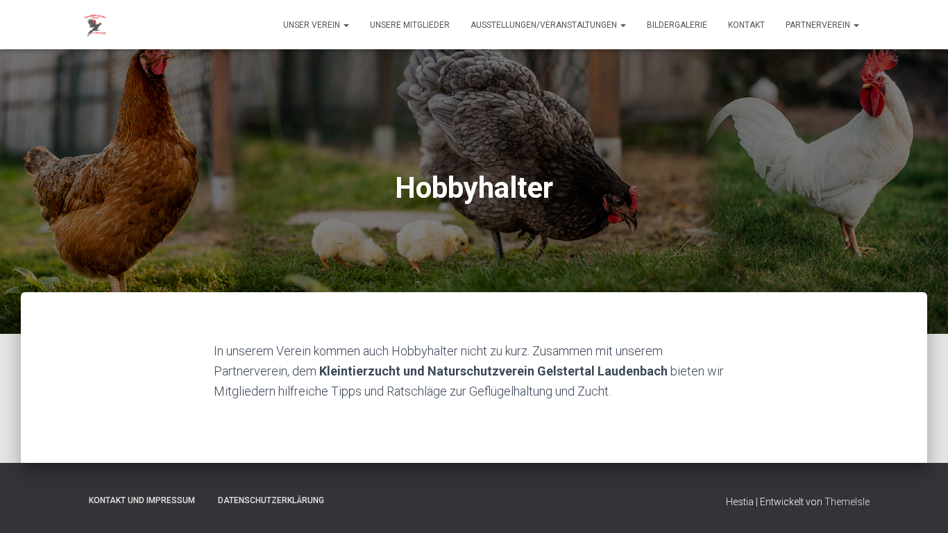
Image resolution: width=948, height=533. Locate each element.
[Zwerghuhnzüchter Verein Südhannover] (96, 25)
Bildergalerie (677, 25)
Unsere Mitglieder (410, 25)
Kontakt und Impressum (142, 500)
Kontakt (746, 25)
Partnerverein (819, 25)
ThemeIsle (847, 501)
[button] (345, 25)
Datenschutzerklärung (271, 500)
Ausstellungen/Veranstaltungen (545, 25)
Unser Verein (312, 25)
